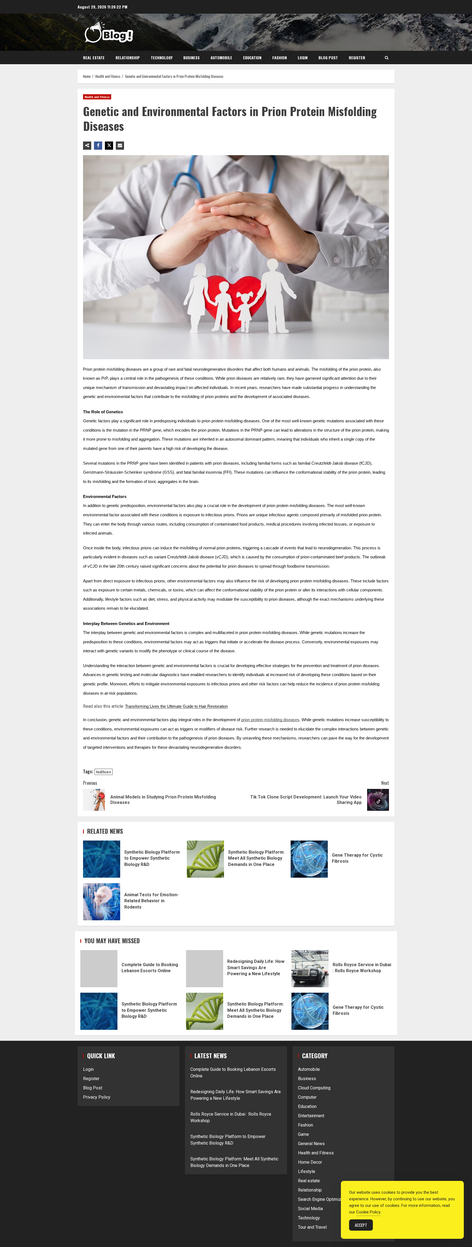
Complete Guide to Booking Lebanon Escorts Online (98, 968)
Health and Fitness (97, 97)
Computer (307, 1097)
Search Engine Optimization (324, 1199)
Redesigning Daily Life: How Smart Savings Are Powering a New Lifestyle (204, 968)
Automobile (221, 57)
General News (311, 1143)
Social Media (310, 1208)
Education (252, 57)
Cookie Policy (368, 1212)
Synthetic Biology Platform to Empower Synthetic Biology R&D (101, 859)
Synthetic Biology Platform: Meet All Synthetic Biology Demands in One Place (205, 859)
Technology (161, 57)
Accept (361, 1225)
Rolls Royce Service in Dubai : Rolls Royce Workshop (310, 968)
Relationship (128, 57)
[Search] (386, 57)
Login (303, 57)
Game (303, 1134)
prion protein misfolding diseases (270, 720)
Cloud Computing (314, 1087)
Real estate (94, 57)
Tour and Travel (312, 1227)
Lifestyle (306, 1171)
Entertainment (311, 1115)
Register (357, 57)
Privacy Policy (96, 1097)
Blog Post (328, 57)
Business (191, 57)
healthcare (103, 771)
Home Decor (310, 1162)
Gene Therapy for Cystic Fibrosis (309, 859)
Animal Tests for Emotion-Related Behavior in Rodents (101, 901)
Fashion (279, 57)
